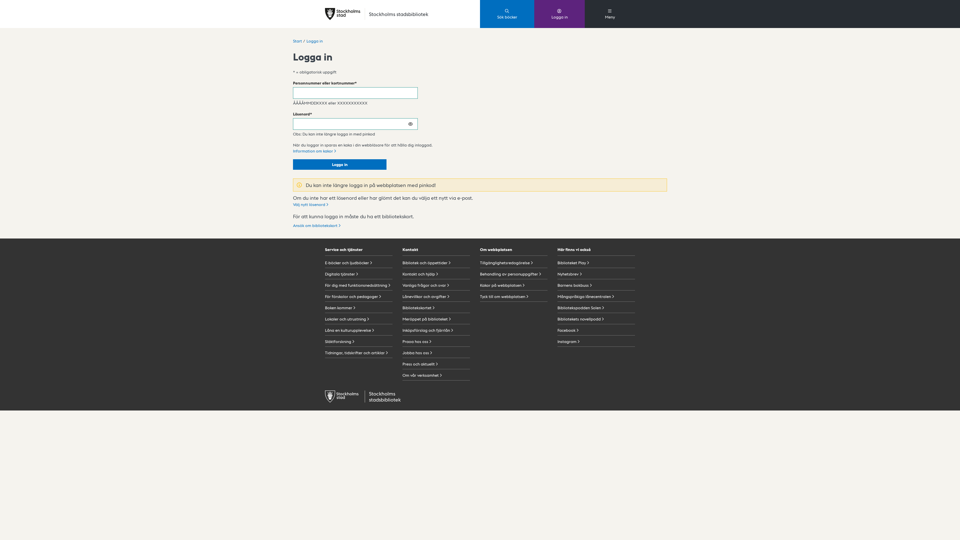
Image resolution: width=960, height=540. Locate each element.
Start (297, 41)
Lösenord (301, 113)
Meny (610, 17)
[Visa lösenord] (411, 124)
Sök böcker (507, 17)
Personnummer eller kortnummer (324, 83)
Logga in (560, 17)
